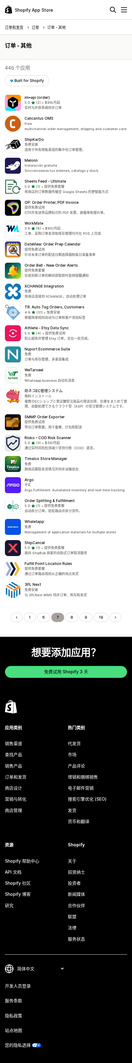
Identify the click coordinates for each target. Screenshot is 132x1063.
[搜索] (113, 10)
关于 (72, 861)
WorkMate (34, 223)
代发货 (74, 743)
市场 (72, 754)
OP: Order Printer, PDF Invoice (52, 202)
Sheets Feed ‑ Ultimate (45, 181)
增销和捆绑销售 (83, 776)
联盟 (72, 916)
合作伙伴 (76, 905)
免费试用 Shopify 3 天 (66, 671)
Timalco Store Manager (46, 458)
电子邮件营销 (81, 787)
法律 (72, 927)
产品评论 (76, 765)
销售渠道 (13, 743)
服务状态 (76, 938)
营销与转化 (15, 799)
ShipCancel (35, 542)
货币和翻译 (78, 821)
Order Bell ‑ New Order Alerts (51, 265)
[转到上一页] (16, 617)
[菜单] (124, 10)
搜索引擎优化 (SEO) (87, 799)
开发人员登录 (18, 985)
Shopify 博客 (18, 894)
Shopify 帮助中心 (22, 861)
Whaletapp (34, 521)
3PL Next (33, 584)
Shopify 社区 (18, 883)
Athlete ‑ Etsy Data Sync (47, 328)
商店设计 (13, 787)
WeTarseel (34, 370)
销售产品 (13, 765)
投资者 (74, 883)
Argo (29, 479)
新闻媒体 (76, 894)
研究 (9, 905)
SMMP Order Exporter (45, 417)
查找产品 (13, 754)
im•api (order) (37, 97)
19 (101, 617)
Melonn (31, 160)
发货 (72, 810)
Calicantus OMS (39, 118)
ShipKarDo (34, 139)
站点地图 (13, 1030)
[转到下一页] (115, 617)
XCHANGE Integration (44, 286)
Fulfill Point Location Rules (48, 563)
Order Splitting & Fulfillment (50, 500)
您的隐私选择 (18, 1045)
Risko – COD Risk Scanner (48, 437)
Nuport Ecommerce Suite (47, 349)
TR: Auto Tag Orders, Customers (54, 307)
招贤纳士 (76, 872)
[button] (66, 103)
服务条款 (13, 1000)
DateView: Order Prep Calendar (53, 244)
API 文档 (13, 872)
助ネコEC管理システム (44, 390)
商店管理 (13, 810)
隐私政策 (13, 1015)
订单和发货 (15, 776)
